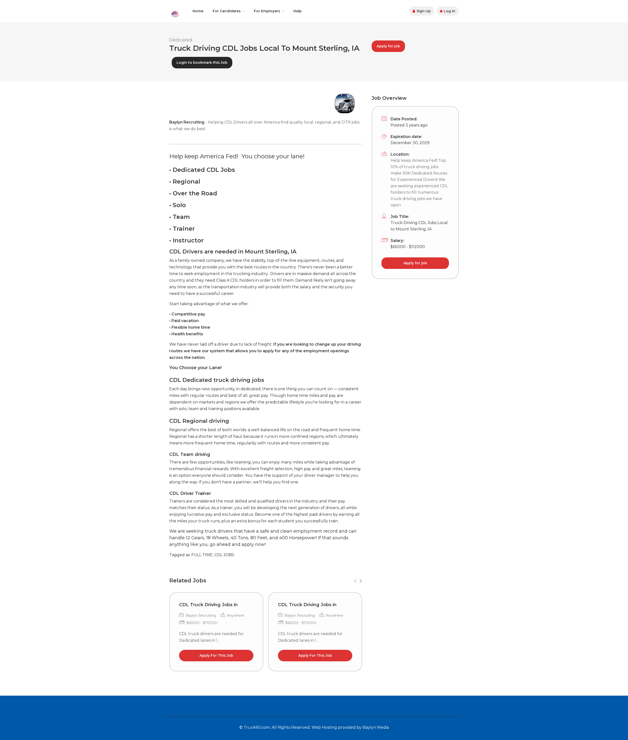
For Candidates (227, 11)
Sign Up (423, 11)
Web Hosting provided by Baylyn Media (350, 727)
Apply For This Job (216, 655)
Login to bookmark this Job (202, 62)
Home (198, 11)
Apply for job (388, 46)
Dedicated (180, 40)
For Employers (267, 11)
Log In (449, 11)
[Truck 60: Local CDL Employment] (175, 14)
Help (297, 11)
